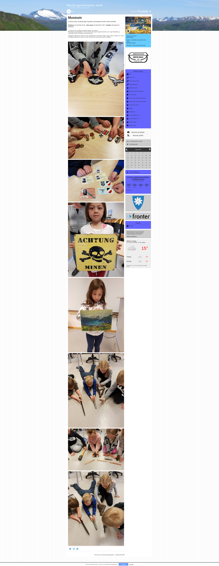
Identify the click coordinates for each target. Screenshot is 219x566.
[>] (149, 150)
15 (146, 160)
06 (138, 158)
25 (131, 165)
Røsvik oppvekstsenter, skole (85, 5)
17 (127, 162)
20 (138, 162)
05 (135, 158)
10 (127, 160)
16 (149, 160)
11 (131, 160)
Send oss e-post (131, 42)
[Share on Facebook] (70, 548)
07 (142, 158)
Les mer (131, 564)
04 (131, 158)
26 (135, 165)
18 (131, 162)
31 (142, 155)
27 (127, 155)
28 (131, 155)
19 (135, 162)
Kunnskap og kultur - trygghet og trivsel (80, 7)
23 (149, 162)
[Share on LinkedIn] (77, 548)
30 (138, 155)
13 (138, 160)
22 (146, 162)
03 (127, 158)
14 (142, 160)
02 (149, 155)
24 (127, 165)
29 (135, 155)
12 (135, 160)
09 (149, 158)
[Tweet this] (73, 548)
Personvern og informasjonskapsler (104, 554)
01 (146, 155)
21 (142, 162)
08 (146, 158)
